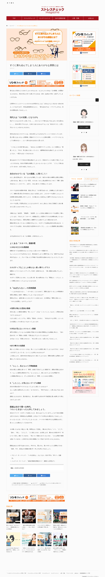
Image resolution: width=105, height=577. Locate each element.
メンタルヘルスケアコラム (91, 179)
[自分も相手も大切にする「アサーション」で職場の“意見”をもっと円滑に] (60, 539)
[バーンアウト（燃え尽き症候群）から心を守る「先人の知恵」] (44, 539)
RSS (13, 3)
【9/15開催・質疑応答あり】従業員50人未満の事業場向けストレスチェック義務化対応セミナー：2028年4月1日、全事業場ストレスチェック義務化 (83, 259)
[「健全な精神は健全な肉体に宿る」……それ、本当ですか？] (29, 516)
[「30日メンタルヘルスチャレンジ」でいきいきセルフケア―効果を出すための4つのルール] (29, 539)
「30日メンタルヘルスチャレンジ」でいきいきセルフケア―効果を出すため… (28, 549)
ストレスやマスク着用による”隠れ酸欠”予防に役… (44, 526)
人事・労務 (75, 18)
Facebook (9, 3)
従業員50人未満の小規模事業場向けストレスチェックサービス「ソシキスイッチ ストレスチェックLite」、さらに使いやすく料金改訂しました (83, 267)
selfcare (43, 483)
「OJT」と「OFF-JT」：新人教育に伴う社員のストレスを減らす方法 (83, 320)
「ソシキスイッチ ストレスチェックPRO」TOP (16, 573)
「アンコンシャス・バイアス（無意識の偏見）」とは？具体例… (88, 217)
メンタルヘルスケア (36, 484)
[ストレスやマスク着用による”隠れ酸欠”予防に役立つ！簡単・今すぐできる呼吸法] (44, 516)
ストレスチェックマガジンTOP (34, 573)
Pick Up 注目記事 (77, 179)
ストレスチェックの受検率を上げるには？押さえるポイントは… (88, 185)
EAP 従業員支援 (60, 18)
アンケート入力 (69, 573)
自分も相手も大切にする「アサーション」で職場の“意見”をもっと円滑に (59, 549)
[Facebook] (84, 131)
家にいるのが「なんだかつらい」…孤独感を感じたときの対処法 (12, 527)
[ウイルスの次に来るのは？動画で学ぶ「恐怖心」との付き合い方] (13, 539)
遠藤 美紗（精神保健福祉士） (23, 483)
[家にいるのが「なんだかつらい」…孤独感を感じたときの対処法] (13, 516)
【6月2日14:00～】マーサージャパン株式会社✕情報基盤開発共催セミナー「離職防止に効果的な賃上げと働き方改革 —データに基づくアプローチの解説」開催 (84, 326)
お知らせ (91, 18)
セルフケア (12, 25)
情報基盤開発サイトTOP (85, 573)
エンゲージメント (44, 18)
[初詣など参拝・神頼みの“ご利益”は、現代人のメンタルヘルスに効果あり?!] (60, 516)
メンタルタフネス (27, 484)
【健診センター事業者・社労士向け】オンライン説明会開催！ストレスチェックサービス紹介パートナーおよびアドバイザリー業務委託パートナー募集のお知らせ (83, 274)
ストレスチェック (29, 18)
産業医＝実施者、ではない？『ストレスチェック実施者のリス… (88, 206)
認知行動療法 (43, 484)
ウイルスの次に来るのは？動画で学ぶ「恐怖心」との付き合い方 (12, 549)
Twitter (7, 3)
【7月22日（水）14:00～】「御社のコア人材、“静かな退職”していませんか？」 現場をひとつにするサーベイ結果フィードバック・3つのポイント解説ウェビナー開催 (83, 299)
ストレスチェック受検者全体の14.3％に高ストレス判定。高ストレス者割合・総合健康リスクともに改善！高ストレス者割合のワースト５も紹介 (83, 252)
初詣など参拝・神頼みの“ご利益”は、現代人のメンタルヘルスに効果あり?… (59, 527)
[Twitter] (82, 131)
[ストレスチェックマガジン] (52, 10)
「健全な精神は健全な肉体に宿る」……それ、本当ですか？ (28, 527)
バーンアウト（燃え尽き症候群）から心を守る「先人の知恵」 (44, 549)
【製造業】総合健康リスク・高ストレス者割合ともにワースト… (88, 228)
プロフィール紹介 (84, 127)
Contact (11, 3)
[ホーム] (6, 25)
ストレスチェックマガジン (93, 576)
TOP (14, 18)
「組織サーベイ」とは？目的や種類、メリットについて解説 (81, 310)
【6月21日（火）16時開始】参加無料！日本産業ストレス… (88, 196)
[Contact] (86, 131)
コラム (46, 483)
